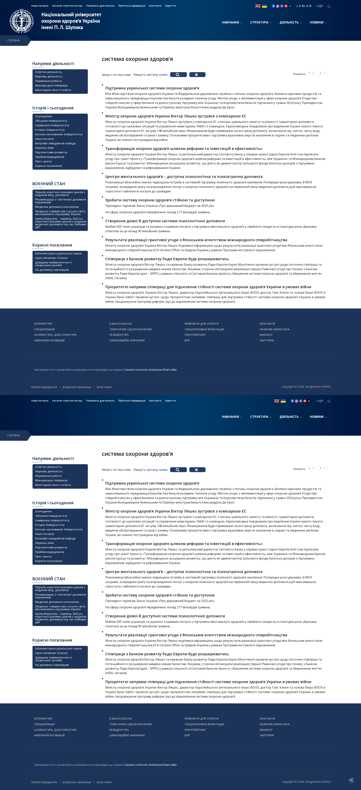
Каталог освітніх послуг (67, 5)
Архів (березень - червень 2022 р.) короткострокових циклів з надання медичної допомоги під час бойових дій (60, 223)
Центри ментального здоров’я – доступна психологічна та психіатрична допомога (184, 176)
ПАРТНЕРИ (267, 340)
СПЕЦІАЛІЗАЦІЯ (44, 329)
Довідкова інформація (76, 387)
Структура (259, 22)
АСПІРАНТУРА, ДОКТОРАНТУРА (55, 334)
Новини (317, 22)
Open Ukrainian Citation (51, 257)
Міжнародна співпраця (51, 85)
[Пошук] (178, 74)
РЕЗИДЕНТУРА (119, 334)
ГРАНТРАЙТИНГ (195, 334)
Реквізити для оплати (100, 5)
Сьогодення (43, 116)
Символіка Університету (52, 125)
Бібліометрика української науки (58, 253)
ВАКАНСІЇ (266, 334)
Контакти (155, 5)
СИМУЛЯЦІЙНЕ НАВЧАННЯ (127, 340)
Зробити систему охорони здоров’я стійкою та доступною (160, 200)
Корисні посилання (48, 165)
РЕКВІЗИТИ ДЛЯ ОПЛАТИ (202, 323)
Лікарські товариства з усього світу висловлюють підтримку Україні (60, 213)
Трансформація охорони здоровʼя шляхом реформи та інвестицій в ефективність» (183, 148)
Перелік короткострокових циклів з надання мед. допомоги (60, 194)
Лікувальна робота (48, 80)
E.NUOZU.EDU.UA (120, 323)
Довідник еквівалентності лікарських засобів (53, 264)
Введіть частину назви (117, 74)
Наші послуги (40, 5)
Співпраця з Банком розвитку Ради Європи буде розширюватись (167, 258)
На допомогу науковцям (52, 269)
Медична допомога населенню (57, 206)
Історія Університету (50, 129)
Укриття (170, 5)
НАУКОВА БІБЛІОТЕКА (275, 329)
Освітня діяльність (48, 71)
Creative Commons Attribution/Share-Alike (150, 369)
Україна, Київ (44, 147)
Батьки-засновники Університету (59, 134)
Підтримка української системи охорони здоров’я (152, 88)
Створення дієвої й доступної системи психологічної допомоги (165, 220)
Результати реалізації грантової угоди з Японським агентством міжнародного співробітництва (196, 239)
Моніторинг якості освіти (53, 89)
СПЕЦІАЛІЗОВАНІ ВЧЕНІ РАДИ (204, 329)
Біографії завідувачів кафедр (55, 143)
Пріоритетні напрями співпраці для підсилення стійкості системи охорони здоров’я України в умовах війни (208, 286)
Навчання (230, 22)
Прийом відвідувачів (49, 156)
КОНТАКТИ (267, 323)
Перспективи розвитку (51, 152)
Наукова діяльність (48, 76)
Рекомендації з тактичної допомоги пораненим (60, 201)
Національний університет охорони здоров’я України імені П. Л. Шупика (71, 20)
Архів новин (103, 387)
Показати (299, 74)
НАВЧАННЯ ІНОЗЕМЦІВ (49, 340)
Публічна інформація (131, 5)
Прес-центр (43, 161)
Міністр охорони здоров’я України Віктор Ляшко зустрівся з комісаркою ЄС (175, 116)
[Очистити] (197, 74)
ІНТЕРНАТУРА (43, 323)
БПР (187, 340)
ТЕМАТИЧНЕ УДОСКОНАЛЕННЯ (130, 329)
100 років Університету (51, 120)
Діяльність (289, 22)
